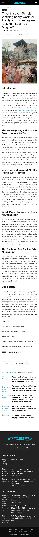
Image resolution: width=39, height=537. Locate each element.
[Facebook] (12, 448)
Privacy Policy (27, 531)
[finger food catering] (5, 462)
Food (28, 529)
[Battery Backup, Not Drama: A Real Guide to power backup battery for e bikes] (5, 472)
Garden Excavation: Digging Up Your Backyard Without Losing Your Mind (23, 481)
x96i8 (12, 462)
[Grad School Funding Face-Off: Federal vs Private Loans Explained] (5, 500)
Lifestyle (9, 7)
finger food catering (19, 460)
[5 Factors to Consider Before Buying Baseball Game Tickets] (6, 417)
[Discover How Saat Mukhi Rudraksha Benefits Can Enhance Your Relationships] (6, 408)
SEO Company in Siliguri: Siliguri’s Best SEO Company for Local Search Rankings (23, 508)
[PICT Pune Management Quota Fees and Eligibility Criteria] (5, 519)
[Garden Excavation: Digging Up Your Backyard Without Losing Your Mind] (5, 482)
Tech (15, 531)
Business (9, 529)
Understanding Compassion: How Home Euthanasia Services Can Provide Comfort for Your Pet (24, 379)
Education (16, 529)
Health (33, 529)
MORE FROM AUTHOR (25, 373)
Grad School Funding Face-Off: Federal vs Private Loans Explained (23, 498)
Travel (20, 531)
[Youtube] (27, 448)
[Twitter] (22, 448)
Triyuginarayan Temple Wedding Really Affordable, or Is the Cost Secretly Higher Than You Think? (24, 388)
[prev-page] (17, 425)
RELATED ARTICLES (9, 373)
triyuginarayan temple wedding (16, 352)
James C (6, 30)
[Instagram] (17, 448)
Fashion (23, 529)
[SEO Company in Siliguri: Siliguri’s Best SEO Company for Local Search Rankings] (5, 508)
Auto (4, 529)
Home (3, 7)
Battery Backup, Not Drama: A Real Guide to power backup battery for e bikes (22, 471)
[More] (27, 35)
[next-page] (21, 425)
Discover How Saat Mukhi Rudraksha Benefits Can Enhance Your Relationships (24, 408)
